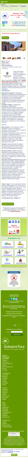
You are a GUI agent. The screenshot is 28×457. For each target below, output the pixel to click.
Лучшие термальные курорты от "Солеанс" (13, 431)
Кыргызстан (5, 396)
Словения (7, 64)
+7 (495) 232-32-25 (19, 22)
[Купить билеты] (14, 234)
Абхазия (4, 360)
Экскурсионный (7, 255)
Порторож (7, 61)
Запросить (5, 37)
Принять (14, 454)
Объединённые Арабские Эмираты (6, 413)
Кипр (3, 402)
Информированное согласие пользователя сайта (14, 316)
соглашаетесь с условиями (14, 451)
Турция (4, 421)
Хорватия (5, 389)
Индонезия (5, 407)
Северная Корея (7, 426)
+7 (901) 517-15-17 (19, 24)
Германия (5, 378)
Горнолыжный (20, 255)
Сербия (4, 387)
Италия (4, 381)
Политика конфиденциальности (14, 311)
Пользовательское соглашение (14, 313)
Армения (5, 392)
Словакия (5, 383)
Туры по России (20, 263)
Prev (3, 58)
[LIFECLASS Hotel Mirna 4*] (14, 46)
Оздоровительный (7, 246)
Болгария (5, 375)
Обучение (7, 263)
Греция (4, 379)
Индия (4, 399)
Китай (4, 404)
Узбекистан (5, 362)
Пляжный (20, 246)
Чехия (4, 384)
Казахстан (5, 397)
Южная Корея (6, 425)
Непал (4, 405)
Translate (23, 6)
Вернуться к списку (7, 204)
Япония (4, 423)
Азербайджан (6, 373)
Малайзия (5, 410)
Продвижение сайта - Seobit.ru (14, 437)
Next (24, 58)
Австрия (4, 370)
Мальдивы (5, 409)
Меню (5, 1)
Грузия (4, 394)
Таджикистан (6, 417)
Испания (4, 391)
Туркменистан (6, 420)
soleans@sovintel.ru (21, 25)
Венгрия (4, 376)
